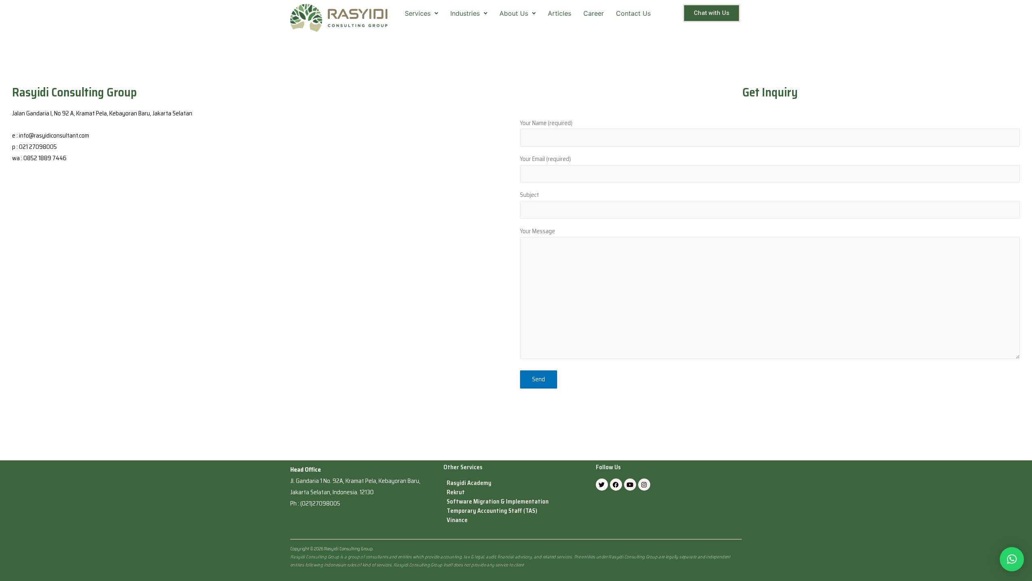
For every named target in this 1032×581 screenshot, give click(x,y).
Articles (559, 13)
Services (418, 13)
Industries (465, 13)
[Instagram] (644, 485)
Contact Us (633, 13)
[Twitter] (602, 485)
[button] (1012, 559)
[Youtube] (630, 485)
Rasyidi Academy (469, 483)
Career (593, 13)
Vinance (457, 520)
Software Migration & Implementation (498, 501)
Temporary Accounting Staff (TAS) (492, 511)
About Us (513, 13)
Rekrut (456, 492)
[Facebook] (616, 485)
